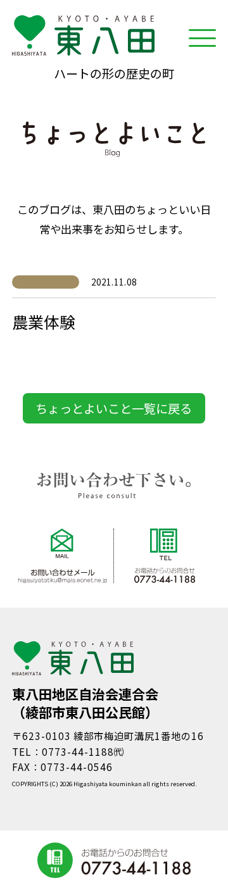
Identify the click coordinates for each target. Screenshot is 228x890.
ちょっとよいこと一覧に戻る (113, 408)
